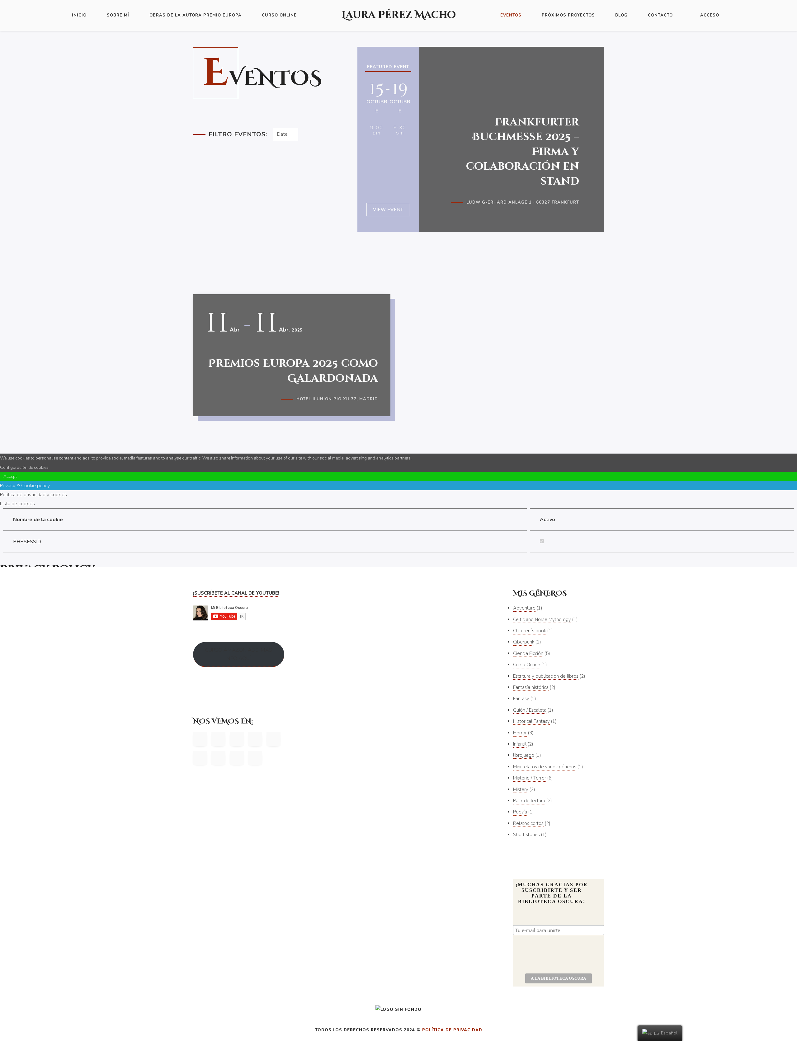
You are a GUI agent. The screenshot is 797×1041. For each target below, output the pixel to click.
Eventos (510, 15)
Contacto (660, 15)
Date (282, 134)
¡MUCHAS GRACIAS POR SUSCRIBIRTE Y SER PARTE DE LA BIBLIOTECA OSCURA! (552, 893)
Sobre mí (118, 15)
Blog (621, 15)
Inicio (79, 15)
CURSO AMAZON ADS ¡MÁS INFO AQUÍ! (238, 654)
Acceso (709, 15)
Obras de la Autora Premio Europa (195, 15)
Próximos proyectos (568, 15)
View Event (388, 209)
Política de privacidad (452, 1030)
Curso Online (279, 15)
